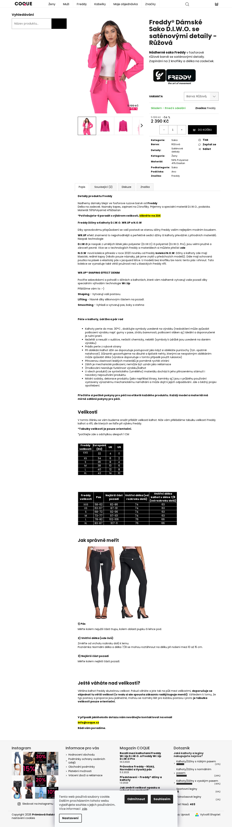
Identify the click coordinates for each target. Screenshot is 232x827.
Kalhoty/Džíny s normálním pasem (193, 771)
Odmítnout (136, 799)
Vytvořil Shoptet (210, 814)
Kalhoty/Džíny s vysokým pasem (197, 781)
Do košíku (205, 130)
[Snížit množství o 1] (164, 129)
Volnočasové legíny (188, 797)
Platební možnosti (80, 771)
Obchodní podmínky (81, 767)
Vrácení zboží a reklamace (85, 775)
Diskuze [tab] (126, 187)
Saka (174, 140)
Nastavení (70, 818)
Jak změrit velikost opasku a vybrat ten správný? (140, 789)
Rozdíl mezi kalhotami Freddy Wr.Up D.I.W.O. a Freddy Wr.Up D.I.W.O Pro (140, 756)
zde (84, 809)
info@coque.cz (88, 722)
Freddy (180, 52)
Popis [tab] (82, 187)
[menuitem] (52, 3)
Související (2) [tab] (103, 187)
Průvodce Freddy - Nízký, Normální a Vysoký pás (137, 768)
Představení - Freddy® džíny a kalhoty (141, 779)
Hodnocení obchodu (81, 754)
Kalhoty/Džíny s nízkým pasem (196, 761)
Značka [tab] (145, 187)
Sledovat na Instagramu (37, 804)
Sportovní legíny (186, 789)
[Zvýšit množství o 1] (181, 129)
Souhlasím (162, 799)
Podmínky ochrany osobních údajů (86, 760)
